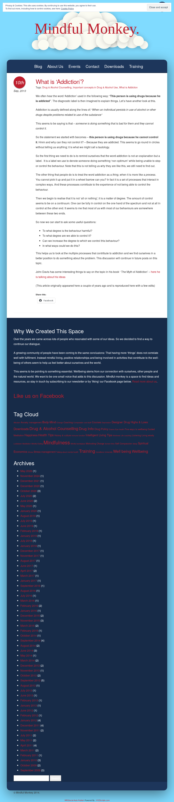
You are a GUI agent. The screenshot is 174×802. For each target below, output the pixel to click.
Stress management (45, 451)
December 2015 (30, 615)
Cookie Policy (67, 8)
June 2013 (26, 695)
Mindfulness (57, 442)
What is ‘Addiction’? (60, 81)
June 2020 (26, 501)
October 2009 (28, 765)
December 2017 (30, 551)
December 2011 (30, 725)
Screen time (110, 443)
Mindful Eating (37, 443)
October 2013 (28, 675)
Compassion (78, 422)
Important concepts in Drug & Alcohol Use (95, 87)
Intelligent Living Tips (99, 435)
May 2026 (26, 471)
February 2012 (29, 715)
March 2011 (27, 750)
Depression (106, 422)
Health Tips (46, 435)
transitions (100, 452)
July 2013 (26, 690)
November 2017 (30, 556)
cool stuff (87, 422)
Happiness (31, 435)
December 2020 (30, 486)
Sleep (135, 443)
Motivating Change (95, 443)
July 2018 (26, 541)
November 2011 (30, 730)
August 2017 (28, 561)
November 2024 (30, 476)
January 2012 (28, 720)
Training (136, 66)
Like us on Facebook (39, 395)
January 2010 (28, 760)
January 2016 (28, 611)
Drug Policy (101, 429)
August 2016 (28, 591)
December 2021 (30, 481)
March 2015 (27, 626)
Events (74, 66)
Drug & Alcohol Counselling (57, 87)
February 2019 (29, 531)
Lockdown (18, 443)
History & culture (62, 435)
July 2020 (26, 496)
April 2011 (26, 745)
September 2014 (30, 640)
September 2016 (30, 586)
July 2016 (26, 596)
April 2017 (26, 571)
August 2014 (28, 646)
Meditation (26, 443)
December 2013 (30, 665)
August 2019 (28, 516)
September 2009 (30, 770)
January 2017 (28, 581)
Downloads (114, 66)
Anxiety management (31, 422)
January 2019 (28, 536)
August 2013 (28, 685)
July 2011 (26, 735)
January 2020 (28, 511)
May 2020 (26, 506)
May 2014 (26, 655)
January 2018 (28, 546)
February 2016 (29, 606)
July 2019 (26, 521)
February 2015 (29, 630)
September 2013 (30, 680)
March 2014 (27, 660)
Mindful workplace (78, 443)
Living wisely (148, 435)
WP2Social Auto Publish (74, 800)
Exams (112, 429)
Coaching (68, 422)
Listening (136, 435)
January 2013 (28, 705)
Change (59, 422)
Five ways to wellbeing (136, 429)
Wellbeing (140, 451)
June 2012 (26, 710)
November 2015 (30, 620)
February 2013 (29, 700)
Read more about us (144, 381)
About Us (55, 66)
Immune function (78, 435)
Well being (122, 451)
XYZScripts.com (103, 800)
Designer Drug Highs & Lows (130, 422)
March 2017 (27, 576)
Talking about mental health (67, 452)
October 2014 (28, 635)
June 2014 (26, 650)
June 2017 (26, 566)
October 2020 (28, 491)
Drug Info (86, 428)
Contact (92, 66)
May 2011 (26, 740)
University (108, 452)
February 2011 (29, 755)
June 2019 (26, 526)
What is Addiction (128, 87)
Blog (38, 66)
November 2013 (30, 670)
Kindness (116, 435)
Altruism (17, 422)
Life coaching (126, 435)
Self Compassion (123, 443)
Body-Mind (49, 422)
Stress (30, 452)
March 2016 (27, 600)
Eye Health (119, 429)
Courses (96, 422)
